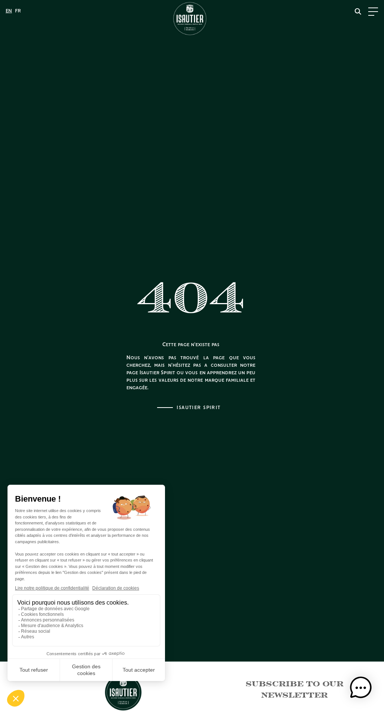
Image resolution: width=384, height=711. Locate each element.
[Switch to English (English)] (9, 11)
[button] (361, 688)
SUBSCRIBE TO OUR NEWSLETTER (295, 689)
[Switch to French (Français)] (18, 11)
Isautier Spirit (199, 408)
